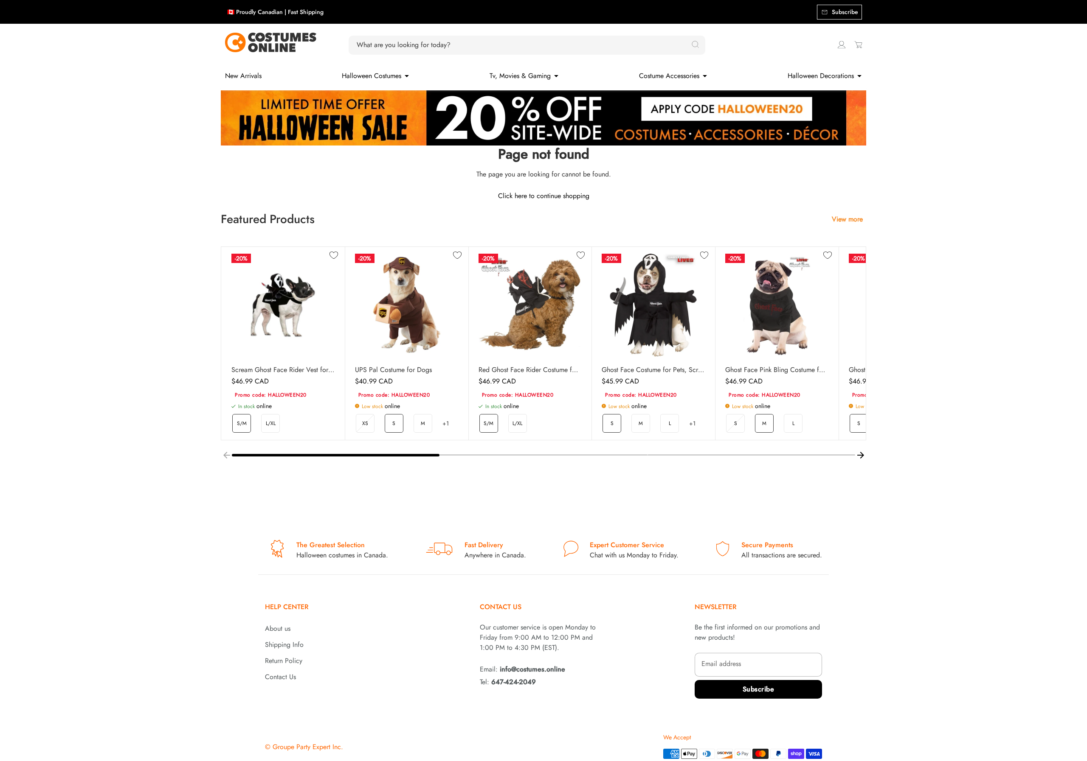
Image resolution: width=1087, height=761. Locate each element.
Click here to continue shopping (543, 196)
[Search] (695, 45)
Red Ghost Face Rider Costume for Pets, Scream (530, 370)
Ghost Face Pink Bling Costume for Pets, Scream (776, 370)
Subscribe (758, 689)
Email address (721, 664)
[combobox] (522, 45)
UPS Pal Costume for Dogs (393, 370)
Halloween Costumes (371, 76)
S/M (242, 423)
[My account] (841, 44)
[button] (335, 455)
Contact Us (280, 677)
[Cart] (858, 44)
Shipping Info (284, 644)
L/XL (271, 423)
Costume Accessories (669, 76)
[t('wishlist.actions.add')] (334, 255)
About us (277, 628)
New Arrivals (243, 76)
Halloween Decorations (821, 76)
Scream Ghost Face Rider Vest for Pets (283, 370)
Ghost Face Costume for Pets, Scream (653, 370)
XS (365, 423)
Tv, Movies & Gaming (520, 76)
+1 (445, 423)
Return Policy (283, 661)
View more (847, 219)
